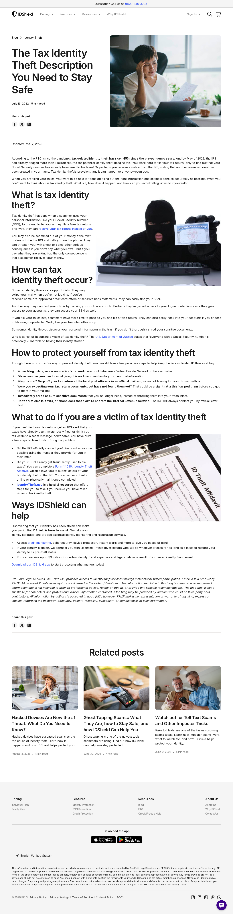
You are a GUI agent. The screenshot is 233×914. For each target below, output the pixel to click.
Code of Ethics (105, 897)
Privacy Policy (38, 897)
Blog (141, 804)
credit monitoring (39, 542)
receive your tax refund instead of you (65, 228)
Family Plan (18, 809)
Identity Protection (83, 804)
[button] (47, 14)
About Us (210, 804)
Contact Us (211, 813)
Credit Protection (83, 813)
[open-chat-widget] (221, 905)
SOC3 (120, 897)
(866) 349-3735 (136, 4)
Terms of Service (82, 897)
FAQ (140, 809)
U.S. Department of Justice (114, 336)
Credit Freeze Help (149, 813)
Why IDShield (116, 14)
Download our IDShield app (31, 564)
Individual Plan (20, 804)
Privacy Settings (59, 897)
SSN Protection (82, 809)
